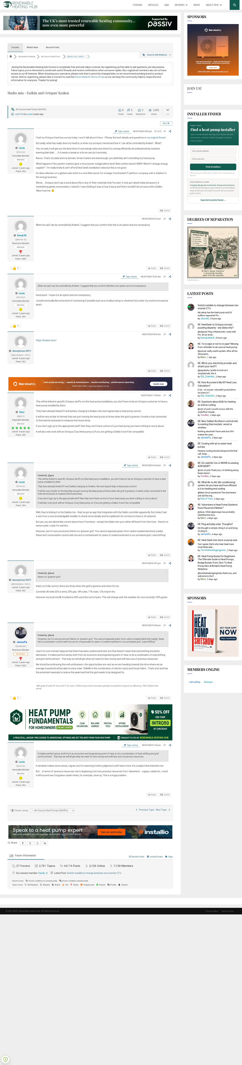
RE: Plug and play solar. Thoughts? (215, 524)
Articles (153, 5)
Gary (21, 412)
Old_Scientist (207, 376)
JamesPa (22, 642)
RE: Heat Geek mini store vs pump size (217, 540)
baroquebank (207, 337)
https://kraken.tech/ (46, 340)
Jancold (205, 318)
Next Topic (162, 809)
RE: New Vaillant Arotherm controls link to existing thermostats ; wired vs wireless (218, 424)
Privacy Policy (212, 911)
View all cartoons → (193, 280)
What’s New (32, 47)
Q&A (166, 5)
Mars (203, 357)
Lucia (29, 114)
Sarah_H (43, 873)
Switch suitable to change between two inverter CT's (94, 873)
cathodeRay (194, 682)
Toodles (205, 415)
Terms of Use (227, 911)
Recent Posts (52, 47)
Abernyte (208, 682)
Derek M (21, 235)
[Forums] (10, 57)
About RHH (212, 5)
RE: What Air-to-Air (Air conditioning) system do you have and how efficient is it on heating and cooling (217, 485)
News (196, 5)
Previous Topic (146, 809)
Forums (137, 5)
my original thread (156, 137)
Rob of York (207, 498)
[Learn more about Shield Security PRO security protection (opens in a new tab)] (5, 1060)
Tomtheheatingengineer (213, 550)
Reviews (180, 5)
